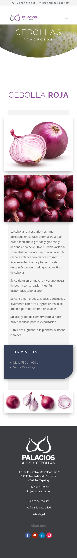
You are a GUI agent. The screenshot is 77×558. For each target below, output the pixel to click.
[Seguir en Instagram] (49, 535)
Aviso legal (38, 514)
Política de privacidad (38, 507)
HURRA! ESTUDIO (24, 547)
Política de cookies (38, 501)
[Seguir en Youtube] (35, 535)
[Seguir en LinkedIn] (42, 535)
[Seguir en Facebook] (28, 535)
